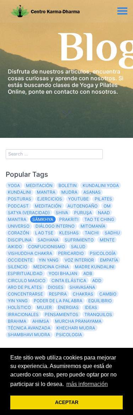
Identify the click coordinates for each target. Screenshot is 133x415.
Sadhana (48, 239)
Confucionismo (46, 246)
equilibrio (100, 300)
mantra (46, 192)
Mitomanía (93, 226)
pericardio (71, 253)
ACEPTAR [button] (66, 402)
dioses (55, 287)
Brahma (17, 321)
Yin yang (49, 260)
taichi (92, 232)
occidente (20, 260)
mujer (44, 307)
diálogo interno (54, 226)
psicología (103, 253)
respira (58, 294)
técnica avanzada (29, 328)
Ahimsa (40, 321)
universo (18, 226)
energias (68, 307)
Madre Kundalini (94, 266)
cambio (107, 294)
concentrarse (25, 294)
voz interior (79, 260)
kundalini (19, 192)
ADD (96, 280)
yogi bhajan (63, 273)
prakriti (68, 219)
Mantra (17, 219)
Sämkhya (42, 219)
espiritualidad (25, 273)
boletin (68, 185)
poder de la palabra (58, 300)
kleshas (69, 232)
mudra (69, 192)
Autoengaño (82, 206)
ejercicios (49, 198)
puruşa (83, 212)
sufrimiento (79, 239)
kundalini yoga (101, 185)
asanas (92, 192)
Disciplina (20, 239)
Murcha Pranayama (78, 321)
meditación (39, 185)
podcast (18, 206)
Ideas (91, 307)
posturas (19, 198)
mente (107, 239)
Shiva (62, 212)
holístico (19, 307)
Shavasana (82, 287)
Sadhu (112, 232)
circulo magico (26, 280)
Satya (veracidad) (29, 212)
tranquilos (98, 314)
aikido (15, 246)
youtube (78, 198)
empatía (109, 260)
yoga (14, 185)
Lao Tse (44, 232)
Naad (104, 212)
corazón (18, 232)
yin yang (18, 300)
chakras (83, 294)
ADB (87, 273)
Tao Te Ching (99, 219)
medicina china (51, 266)
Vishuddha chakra (30, 253)
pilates (103, 198)
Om (107, 206)
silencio (17, 266)
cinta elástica (68, 280)
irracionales (23, 314)
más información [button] (87, 384)
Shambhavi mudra (29, 334)
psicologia (69, 334)
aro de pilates (25, 287)
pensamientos (61, 314)
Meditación (48, 206)
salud (78, 246)
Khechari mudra (75, 328)
